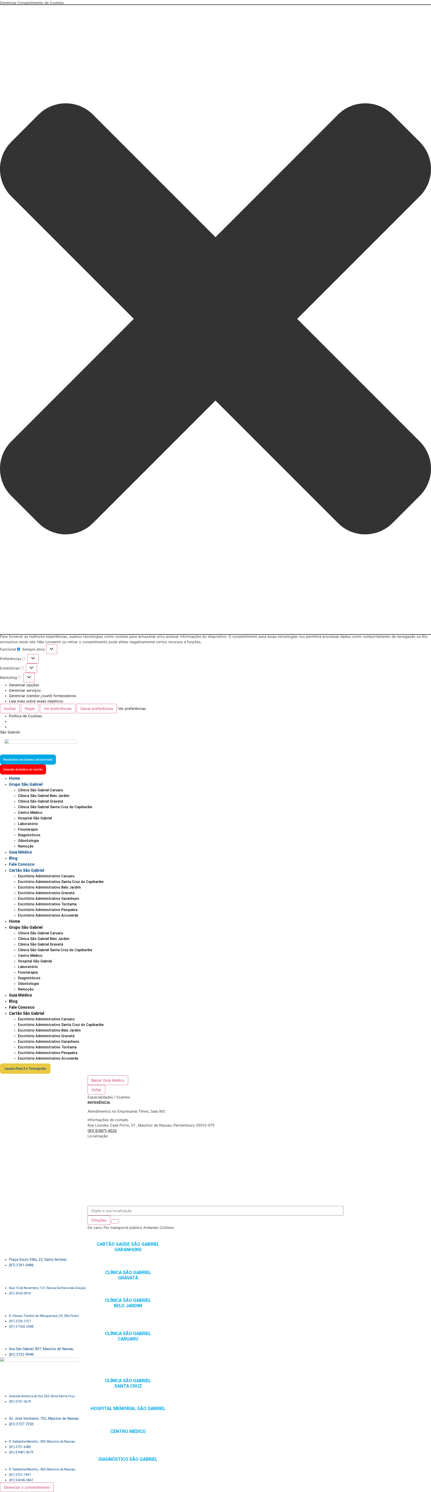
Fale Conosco (22, 864)
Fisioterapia (28, 829)
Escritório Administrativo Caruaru (46, 876)
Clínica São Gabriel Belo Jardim (43, 796)
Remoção (26, 846)
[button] (215, 319)
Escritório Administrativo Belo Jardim (49, 887)
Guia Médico (20, 852)
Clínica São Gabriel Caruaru (40, 790)
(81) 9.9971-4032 (102, 1130)
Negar (30, 708)
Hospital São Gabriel (35, 818)
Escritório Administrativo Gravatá (46, 893)
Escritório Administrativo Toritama (47, 904)
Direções (98, 1220)
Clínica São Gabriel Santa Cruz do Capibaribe (55, 807)
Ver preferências (58, 708)
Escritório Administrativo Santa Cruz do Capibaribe (60, 882)
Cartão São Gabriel (26, 870)
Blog (13, 858)
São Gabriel (10, 732)
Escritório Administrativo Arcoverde (48, 915)
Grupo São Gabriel (26, 784)
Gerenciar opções (24, 685)
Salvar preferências (96, 708)
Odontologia (28, 840)
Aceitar (10, 708)
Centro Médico (30, 812)
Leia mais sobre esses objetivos (36, 701)
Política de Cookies (25, 716)
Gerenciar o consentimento (27, 1487)
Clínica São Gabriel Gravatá (40, 801)
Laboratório (28, 824)
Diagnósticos (29, 835)
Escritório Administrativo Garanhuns (48, 898)
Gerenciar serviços (25, 690)
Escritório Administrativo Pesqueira (47, 910)
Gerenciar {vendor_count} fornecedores (42, 695)
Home (14, 778)
